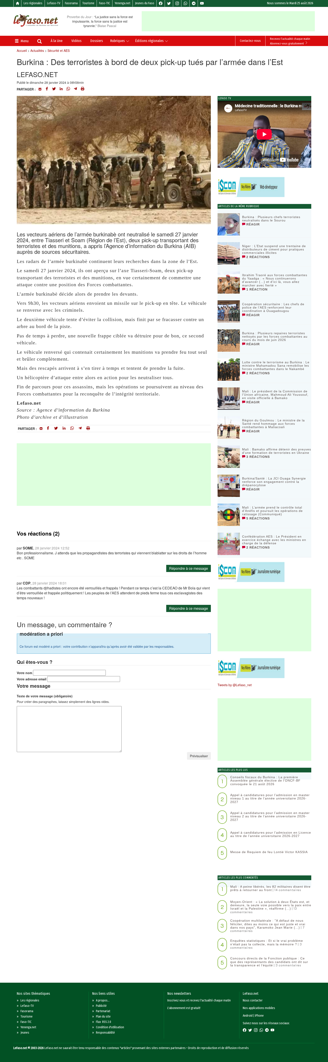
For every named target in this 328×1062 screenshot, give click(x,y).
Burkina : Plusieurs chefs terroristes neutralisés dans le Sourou (271, 218)
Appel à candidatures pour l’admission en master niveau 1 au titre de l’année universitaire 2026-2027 (270, 798)
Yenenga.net (122, 3)
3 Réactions (257, 456)
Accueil (22, 50)
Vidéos (76, 41)
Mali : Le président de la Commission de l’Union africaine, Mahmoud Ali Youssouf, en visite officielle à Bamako (275, 394)
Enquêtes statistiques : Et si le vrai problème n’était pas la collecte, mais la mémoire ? (266, 942)
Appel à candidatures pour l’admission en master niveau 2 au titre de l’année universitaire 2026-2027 (270, 816)
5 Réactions (257, 518)
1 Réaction (256, 289)
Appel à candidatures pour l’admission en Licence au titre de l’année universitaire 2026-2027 (270, 834)
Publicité (101, 1006)
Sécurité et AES (59, 50)
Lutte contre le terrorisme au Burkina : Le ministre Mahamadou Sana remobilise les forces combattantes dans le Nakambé (275, 365)
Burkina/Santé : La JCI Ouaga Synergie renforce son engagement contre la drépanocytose (274, 482)
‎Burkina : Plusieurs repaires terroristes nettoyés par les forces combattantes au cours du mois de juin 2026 (274, 336)
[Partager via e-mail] (40, 89)
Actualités (37, 50)
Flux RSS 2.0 (103, 1022)
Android (248, 1016)
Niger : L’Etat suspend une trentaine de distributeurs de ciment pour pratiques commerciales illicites (274, 249)
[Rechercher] (39, 41)
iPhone (259, 1016)
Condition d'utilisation (110, 1027)
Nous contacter (253, 1000)
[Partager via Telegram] (75, 89)
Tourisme (88, 3)
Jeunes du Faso (144, 3)
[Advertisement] (228, 21)
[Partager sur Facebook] (47, 89)
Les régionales (33, 3)
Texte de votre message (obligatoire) (45, 696)
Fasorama (71, 3)
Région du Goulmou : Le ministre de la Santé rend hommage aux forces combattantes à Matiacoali (273, 423)
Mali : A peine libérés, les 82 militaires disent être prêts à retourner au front (270, 888)
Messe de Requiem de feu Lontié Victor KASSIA (269, 852)
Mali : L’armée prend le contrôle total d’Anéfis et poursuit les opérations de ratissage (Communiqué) (272, 511)
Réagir (252, 224)
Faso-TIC (104, 3)
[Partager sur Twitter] (54, 89)
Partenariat (103, 1011)
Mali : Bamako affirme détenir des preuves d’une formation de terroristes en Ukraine (276, 451)
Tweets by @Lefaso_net (235, 685)
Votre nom (24, 673)
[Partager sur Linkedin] (61, 89)
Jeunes (25, 1033)
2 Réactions (257, 257)
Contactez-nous (250, 41)
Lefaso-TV (53, 3)
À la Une (56, 41)
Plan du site (103, 1016)
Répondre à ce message (188, 568)
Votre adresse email (31, 679)
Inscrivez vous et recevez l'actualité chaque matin (199, 1000)
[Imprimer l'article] (82, 89)
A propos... (103, 1000)
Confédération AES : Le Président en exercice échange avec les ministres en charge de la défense (274, 540)
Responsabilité (105, 1033)
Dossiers (96, 41)
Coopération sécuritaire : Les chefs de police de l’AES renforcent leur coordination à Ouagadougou (273, 307)
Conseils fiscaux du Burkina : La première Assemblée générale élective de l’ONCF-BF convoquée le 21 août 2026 (265, 780)
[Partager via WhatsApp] (68, 89)
